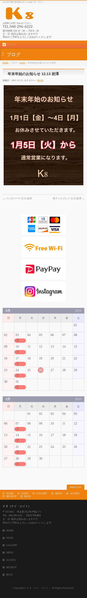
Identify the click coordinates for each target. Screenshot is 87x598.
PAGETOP (75, 487)
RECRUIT (11, 496)
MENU (58, 493)
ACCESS (74, 493)
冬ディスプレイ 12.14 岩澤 (68, 198)
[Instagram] (43, 299)
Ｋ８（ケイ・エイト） (39, 588)
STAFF (25, 493)
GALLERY (41, 493)
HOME (5, 63)
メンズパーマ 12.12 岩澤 (17, 198)
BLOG (22, 63)
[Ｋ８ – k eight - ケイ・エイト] (38, 15)
